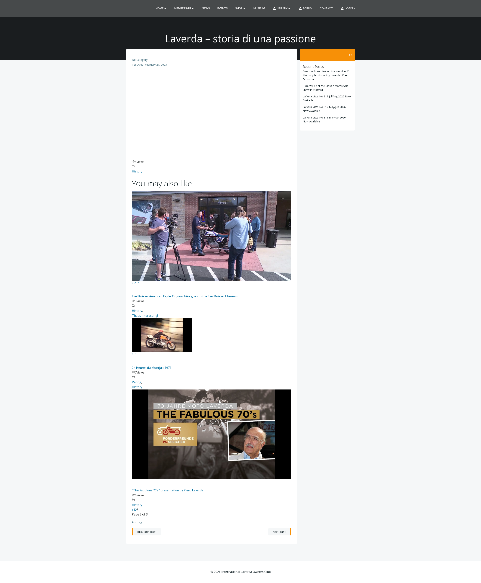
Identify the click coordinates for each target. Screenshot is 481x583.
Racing (136, 382)
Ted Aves (137, 64)
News (206, 8)
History (137, 171)
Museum (259, 8)
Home (159, 8)
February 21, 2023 (156, 64)
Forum (307, 8)
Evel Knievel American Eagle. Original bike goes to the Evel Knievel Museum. (185, 296)
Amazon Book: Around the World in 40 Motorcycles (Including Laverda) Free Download (326, 75)
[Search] (350, 55)
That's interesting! (145, 316)
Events (222, 8)
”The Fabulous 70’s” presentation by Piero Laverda (167, 490)
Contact (326, 8)
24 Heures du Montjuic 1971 (151, 368)
